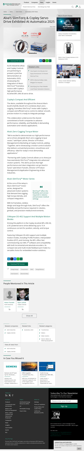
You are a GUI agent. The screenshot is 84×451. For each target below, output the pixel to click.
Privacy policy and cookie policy (39, 407)
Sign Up (64, 406)
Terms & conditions (39, 404)
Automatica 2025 (28, 330)
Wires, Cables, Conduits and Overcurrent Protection (9, 415)
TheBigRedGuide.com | (56, 434)
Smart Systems (14, 273)
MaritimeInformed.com (56, 435)
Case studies (8, 427)
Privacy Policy (69, 444)
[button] (26, 2)
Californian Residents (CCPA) (38, 411)
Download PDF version (16, 61)
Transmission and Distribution (10, 405)
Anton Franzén (9, 302)
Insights (7, 425)
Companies (8, 420)
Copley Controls (11, 333)
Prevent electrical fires (29, 7)
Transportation (24, 269)
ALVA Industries (11, 330)
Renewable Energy (25, 408)
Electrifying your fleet (44, 7)
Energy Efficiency (40, 269)
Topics (21, 399)
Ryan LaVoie (22, 302)
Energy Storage (14, 269)
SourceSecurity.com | (56, 432)
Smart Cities (23, 411)
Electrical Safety (24, 273)
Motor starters (45, 336)
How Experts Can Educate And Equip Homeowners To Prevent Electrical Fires (39, 73)
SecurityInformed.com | (66, 432)
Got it (79, 448)
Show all (29, 316)
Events (7, 430)
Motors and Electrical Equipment (11, 409)
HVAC (32, 269)
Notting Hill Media (60, 425)
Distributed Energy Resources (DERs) (25, 403)
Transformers (45, 330)
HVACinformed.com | (66, 434)
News (6, 422)
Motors (43, 333)
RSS (6, 432)
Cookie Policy (58, 447)
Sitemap (36, 402)
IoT (20, 406)
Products (7, 402)
